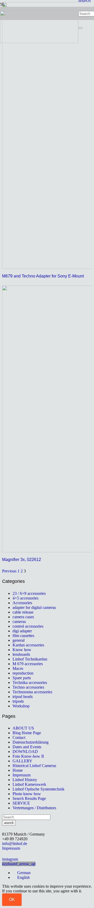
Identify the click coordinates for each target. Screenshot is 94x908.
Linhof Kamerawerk (29, 784)
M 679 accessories (28, 664)
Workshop (21, 706)
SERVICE (21, 803)
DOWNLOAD (25, 751)
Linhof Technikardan (30, 659)
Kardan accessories (28, 645)
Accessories (22, 603)
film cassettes (23, 635)
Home (18, 770)
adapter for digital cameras (34, 607)
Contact (19, 737)
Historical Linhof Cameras (34, 765)
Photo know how (27, 794)
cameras (19, 621)
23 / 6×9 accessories (29, 593)
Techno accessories (28, 687)
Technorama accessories (32, 692)
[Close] (80, 28)
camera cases (23, 617)
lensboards (21, 654)
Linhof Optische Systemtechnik (38, 789)
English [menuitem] (23, 877)
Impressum (22, 775)
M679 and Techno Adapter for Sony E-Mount (43, 276)
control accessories (28, 626)
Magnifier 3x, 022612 (21, 559)
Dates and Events (27, 747)
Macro (18, 668)
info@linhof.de (14, 843)
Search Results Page (29, 798)
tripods (18, 701)
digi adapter (22, 631)
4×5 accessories (25, 598)
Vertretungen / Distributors (34, 808)
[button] (19, 864)
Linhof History (25, 779)
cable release (23, 612)
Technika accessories (30, 682)
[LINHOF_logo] (39, 41)
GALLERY (22, 761)
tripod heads (23, 696)
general (19, 640)
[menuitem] (22, 872)
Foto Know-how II (28, 756)
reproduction (23, 673)
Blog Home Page (27, 733)
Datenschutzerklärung (31, 742)
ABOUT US (23, 728)
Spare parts (22, 678)
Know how (22, 649)
